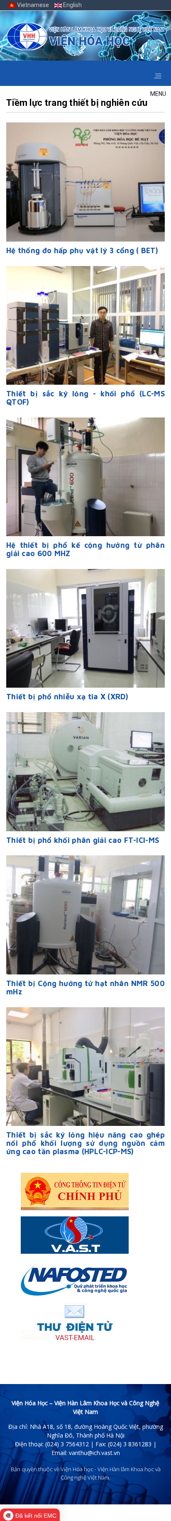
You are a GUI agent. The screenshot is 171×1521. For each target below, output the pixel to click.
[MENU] (157, 73)
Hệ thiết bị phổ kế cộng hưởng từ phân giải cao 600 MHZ (85, 549)
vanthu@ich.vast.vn (94, 1453)
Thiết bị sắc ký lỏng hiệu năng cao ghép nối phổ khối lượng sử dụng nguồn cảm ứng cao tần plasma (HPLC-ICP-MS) (85, 1143)
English (72, 5)
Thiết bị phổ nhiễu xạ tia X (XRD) (67, 696)
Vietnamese (33, 5)
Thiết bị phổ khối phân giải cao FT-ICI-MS (82, 840)
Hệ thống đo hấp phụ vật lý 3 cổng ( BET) (82, 250)
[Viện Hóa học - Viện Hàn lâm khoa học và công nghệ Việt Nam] (85, 36)
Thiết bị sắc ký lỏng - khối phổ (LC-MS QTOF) (85, 397)
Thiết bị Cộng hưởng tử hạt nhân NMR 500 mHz (85, 987)
